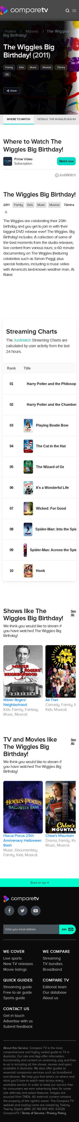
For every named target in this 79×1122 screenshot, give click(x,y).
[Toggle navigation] (74, 10)
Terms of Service (33, 1113)
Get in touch (13, 1015)
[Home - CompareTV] (24, 10)
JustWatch (67, 175)
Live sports (12, 958)
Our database (54, 992)
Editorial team (55, 987)
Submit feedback (17, 1026)
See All (73, 613)
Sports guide (14, 998)
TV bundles (53, 964)
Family (9, 67)
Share (13, 90)
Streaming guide (17, 987)
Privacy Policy (56, 1113)
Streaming (52, 958)
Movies (32, 31)
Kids (21, 67)
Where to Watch (18, 119)
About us (50, 998)
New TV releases (18, 964)
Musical (47, 67)
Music (33, 67)
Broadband (52, 969)
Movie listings (15, 969)
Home (10, 31)
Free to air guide (17, 992)
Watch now (66, 161)
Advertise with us (18, 1021)
